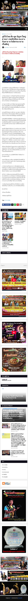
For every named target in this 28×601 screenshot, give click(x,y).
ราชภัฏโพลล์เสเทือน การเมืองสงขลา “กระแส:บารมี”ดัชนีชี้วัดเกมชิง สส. (7, 244)
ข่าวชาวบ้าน (4, 467)
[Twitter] (12, 205)
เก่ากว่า (25, 265)
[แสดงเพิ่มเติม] (23, 205)
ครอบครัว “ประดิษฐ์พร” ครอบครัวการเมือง (20, 222)
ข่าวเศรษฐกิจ (5, 476)
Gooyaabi (20, 598)
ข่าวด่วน (4, 469)
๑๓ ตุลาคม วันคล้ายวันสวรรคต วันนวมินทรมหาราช (13, 397)
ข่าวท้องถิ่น (4, 474)
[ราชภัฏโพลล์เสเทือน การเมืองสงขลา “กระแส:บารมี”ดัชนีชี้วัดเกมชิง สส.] (7, 237)
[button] (26, 28)
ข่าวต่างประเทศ (5, 472)
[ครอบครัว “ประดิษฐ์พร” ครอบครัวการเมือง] (20, 216)
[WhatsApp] (15, 205)
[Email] (20, 205)
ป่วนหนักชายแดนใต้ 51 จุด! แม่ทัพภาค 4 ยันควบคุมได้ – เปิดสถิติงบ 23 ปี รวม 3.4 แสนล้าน (18, 453)
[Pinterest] (18, 205)
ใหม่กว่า (3, 265)
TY (10, 598)
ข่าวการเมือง (7, 200)
